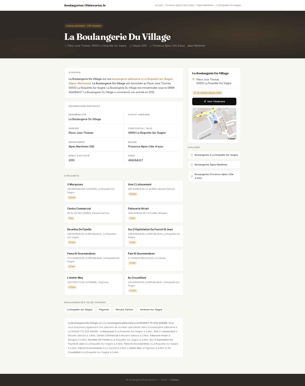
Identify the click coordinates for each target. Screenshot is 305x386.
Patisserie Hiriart (138, 208)
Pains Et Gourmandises (81, 253)
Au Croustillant (137, 277)
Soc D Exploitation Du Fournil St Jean (150, 229)
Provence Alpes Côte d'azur (179, 5)
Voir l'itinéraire (216, 101)
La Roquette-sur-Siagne (79, 309)
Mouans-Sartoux (124, 309)
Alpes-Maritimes (80, 83)
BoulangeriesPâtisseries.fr (85, 5)
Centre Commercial (79, 208)
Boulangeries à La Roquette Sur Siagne (216, 154)
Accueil (159, 5)
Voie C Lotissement (139, 184)
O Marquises (75, 184)
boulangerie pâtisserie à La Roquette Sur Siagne (142, 78)
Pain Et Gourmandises (141, 253)
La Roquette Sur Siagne (228, 5)
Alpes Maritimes (205, 5)
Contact (174, 379)
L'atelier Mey (75, 277)
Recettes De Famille (79, 229)
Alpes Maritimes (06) (81, 146)
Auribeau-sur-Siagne (151, 309)
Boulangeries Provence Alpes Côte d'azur (214, 176)
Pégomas (104, 309)
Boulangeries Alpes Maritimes (211, 164)
